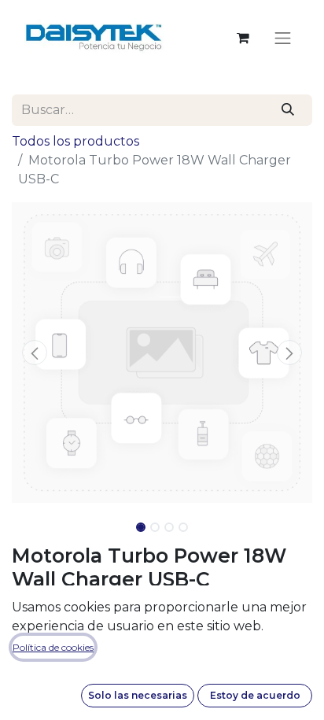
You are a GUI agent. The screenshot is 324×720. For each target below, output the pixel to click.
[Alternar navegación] (283, 37)
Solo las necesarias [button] (137, 695)
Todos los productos (75, 141)
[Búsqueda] (288, 110)
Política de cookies (53, 647)
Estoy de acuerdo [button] (255, 695)
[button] (34, 352)
